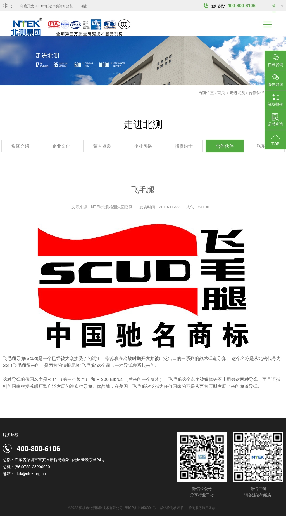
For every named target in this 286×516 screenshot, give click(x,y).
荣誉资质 (102, 146)
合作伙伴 (256, 92)
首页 (221, 92)
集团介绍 (20, 146)
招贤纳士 (184, 146)
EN (280, 5)
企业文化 (61, 146)
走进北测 (237, 92)
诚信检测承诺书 (171, 507)
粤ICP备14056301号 (140, 507)
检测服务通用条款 (202, 507)
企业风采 (143, 146)
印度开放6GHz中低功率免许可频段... (44, 5)
